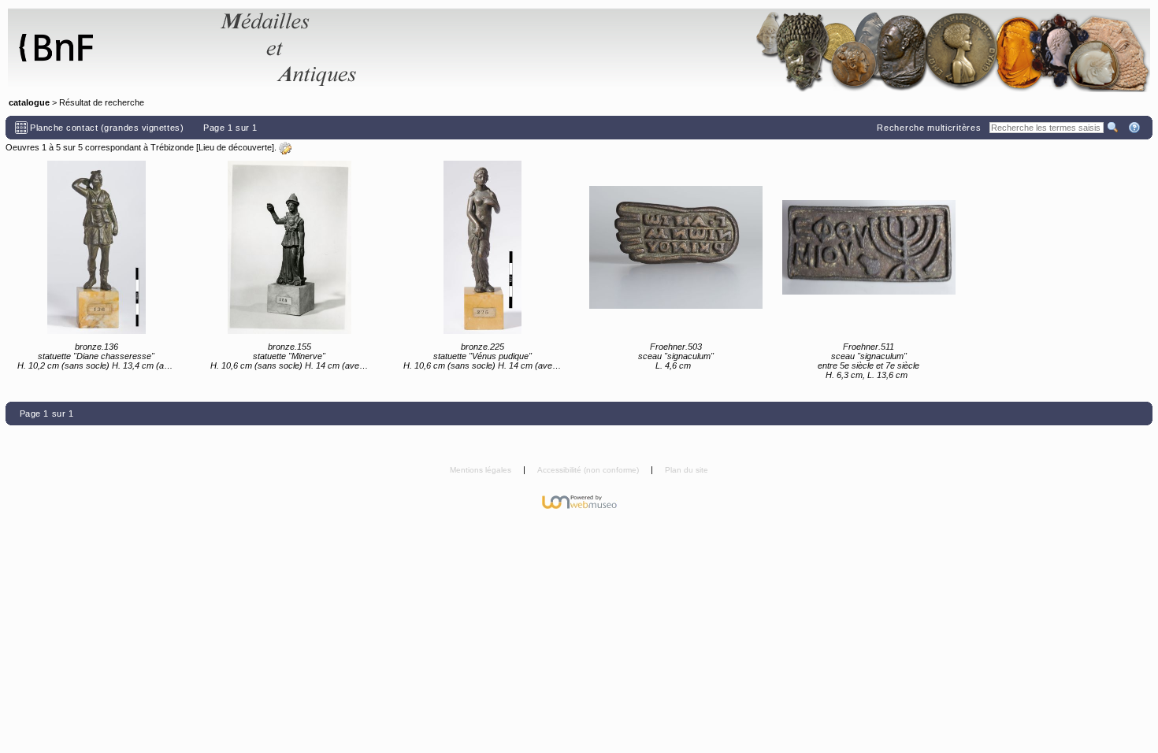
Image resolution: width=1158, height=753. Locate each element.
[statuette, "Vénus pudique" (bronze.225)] (482, 247)
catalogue (29, 102)
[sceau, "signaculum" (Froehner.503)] (676, 247)
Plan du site (686, 470)
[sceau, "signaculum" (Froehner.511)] (869, 247)
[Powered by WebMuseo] (579, 501)
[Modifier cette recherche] (285, 148)
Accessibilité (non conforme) (589, 470)
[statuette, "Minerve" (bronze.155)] (289, 247)
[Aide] (1135, 127)
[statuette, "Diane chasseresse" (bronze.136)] (96, 247)
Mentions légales (482, 470)
